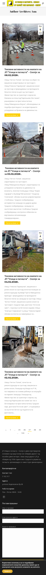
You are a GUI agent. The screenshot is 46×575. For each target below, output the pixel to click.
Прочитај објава (11, 115)
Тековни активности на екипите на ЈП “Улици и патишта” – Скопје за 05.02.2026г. (22, 171)
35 (19, 430)
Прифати (7, 571)
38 (35, 430)
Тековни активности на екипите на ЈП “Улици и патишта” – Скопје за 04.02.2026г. (23, 279)
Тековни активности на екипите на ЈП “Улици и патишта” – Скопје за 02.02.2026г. (23, 374)
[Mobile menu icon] (3, 3)
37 (30, 430)
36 (25, 430)
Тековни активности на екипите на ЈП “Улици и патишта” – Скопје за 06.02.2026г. (23, 72)
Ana (34, 11)
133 (22, 433)
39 (40, 430)
